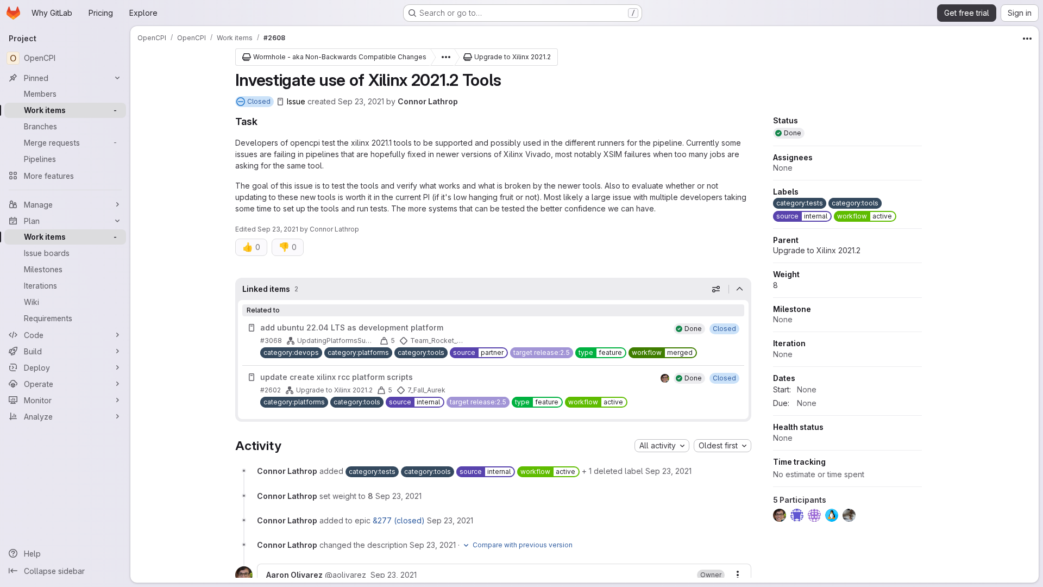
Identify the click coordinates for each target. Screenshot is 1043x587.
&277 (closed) (399, 520)
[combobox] (661, 445)
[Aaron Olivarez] (665, 378)
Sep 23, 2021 (361, 101)
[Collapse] (739, 289)
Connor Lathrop (428, 101)
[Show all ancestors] (443, 57)
